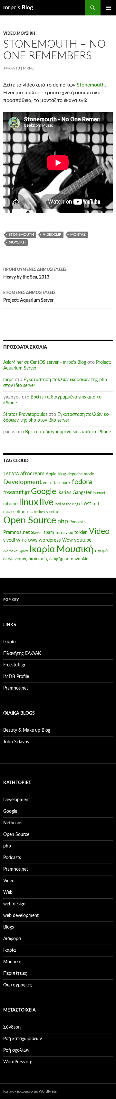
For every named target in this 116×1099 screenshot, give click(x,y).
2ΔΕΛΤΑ (11, 474)
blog (62, 474)
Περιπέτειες (15, 973)
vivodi (9, 540)
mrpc (28, 68)
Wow (67, 540)
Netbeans (12, 823)
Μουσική (26, 33)
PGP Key (11, 599)
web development (21, 915)
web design (14, 904)
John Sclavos (16, 742)
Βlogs (8, 927)
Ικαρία (42, 549)
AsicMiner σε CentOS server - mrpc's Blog (44, 362)
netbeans (41, 512)
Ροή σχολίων (16, 1050)
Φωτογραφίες (17, 985)
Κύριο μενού (108, 7)
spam (49, 532)
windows (26, 540)
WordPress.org (17, 1062)
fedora (82, 481)
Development (22, 482)
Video (9, 33)
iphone (10, 503)
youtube (83, 540)
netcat (54, 512)
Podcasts (77, 522)
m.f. (96, 503)
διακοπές (38, 558)
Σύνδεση (12, 1027)
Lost (86, 503)
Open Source (29, 520)
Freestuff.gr (14, 665)
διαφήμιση (59, 559)
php (62, 521)
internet (99, 493)
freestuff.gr (16, 492)
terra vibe (64, 533)
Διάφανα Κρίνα (15, 551)
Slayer (36, 533)
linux (28, 502)
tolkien (81, 532)
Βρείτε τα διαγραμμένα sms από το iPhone (68, 432)
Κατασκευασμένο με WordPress (30, 1091)
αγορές (102, 551)
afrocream (32, 473)
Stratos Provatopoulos (25, 414)
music (27, 512)
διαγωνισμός (15, 559)
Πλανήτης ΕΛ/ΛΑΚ (22, 653)
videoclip (52, 234)
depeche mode (80, 474)
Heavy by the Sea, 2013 (34, 273)
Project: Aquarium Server (29, 297)
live (46, 502)
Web (8, 892)
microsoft (12, 512)
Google (43, 492)
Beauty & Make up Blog (26, 730)
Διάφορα (12, 939)
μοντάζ (78, 234)
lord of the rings (67, 504)
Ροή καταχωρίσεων (22, 1039)
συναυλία (80, 559)
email (48, 483)
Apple (51, 474)
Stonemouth (91, 84)
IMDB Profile (16, 676)
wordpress (50, 540)
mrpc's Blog (18, 8)
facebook (62, 483)
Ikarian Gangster (74, 492)
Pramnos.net (16, 532)
